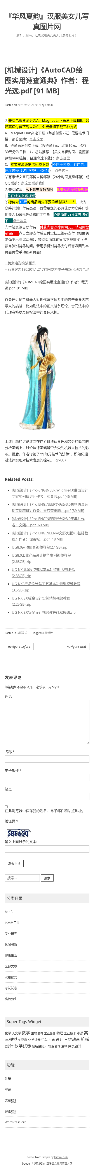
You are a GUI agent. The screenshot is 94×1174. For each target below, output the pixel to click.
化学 (8, 1033)
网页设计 (74, 1046)
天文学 (16, 1033)
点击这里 (36, 139)
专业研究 (11, 933)
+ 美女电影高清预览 (20, 263)
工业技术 (70, 1033)
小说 (80, 1033)
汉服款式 (22, 633)
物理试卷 (54, 1046)
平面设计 (55, 1039)
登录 (8, 1089)
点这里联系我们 (33, 183)
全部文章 (11, 966)
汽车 (44, 1040)
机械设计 (47, 633)
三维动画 (72, 1039)
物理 (59, 1033)
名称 (10, 751)
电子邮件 (13, 770)
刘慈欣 (22, 1040)
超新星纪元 (39, 1046)
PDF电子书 (12, 923)
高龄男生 (11, 999)
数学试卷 (22, 1046)
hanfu (9, 912)
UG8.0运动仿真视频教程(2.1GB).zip (39, 547)
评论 (8, 696)
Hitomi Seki (61, 1157)
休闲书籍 (11, 944)
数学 (26, 1033)
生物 (64, 1046)
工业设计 (50, 1033)
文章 (10, 1100)
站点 (8, 789)
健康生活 (11, 955)
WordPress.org (15, 1122)
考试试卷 (11, 988)
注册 (8, 1078)
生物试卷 (37, 1033)
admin (49, 105)
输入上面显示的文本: (21, 841)
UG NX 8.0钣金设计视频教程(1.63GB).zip (44, 612)
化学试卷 (34, 1040)
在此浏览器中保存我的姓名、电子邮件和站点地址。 (45, 810)
